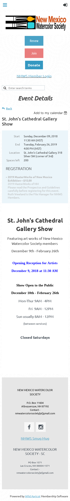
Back (9, 108)
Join (34, 53)
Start (17, 136)
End (17, 144)
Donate (34, 65)
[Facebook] (29, 427)
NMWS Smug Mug (35, 438)
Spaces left (13, 160)
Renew (34, 40)
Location (14, 152)
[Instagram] (41, 427)
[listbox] (51, 113)
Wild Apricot (32, 496)
